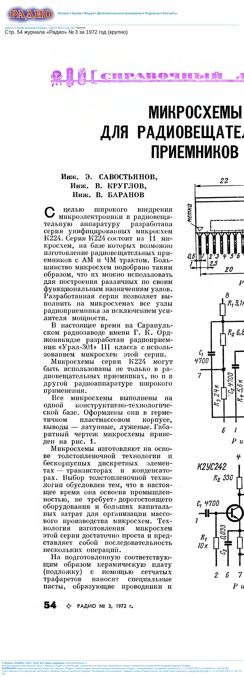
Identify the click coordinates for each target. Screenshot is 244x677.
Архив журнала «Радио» (32, 27)
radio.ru (9, 27)
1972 (52, 27)
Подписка (152, 13)
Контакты (169, 13)
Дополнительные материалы (119, 13)
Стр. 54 (69, 27)
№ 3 (60, 27)
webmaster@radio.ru (76, 663)
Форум (89, 13)
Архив (76, 13)
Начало (63, 13)
